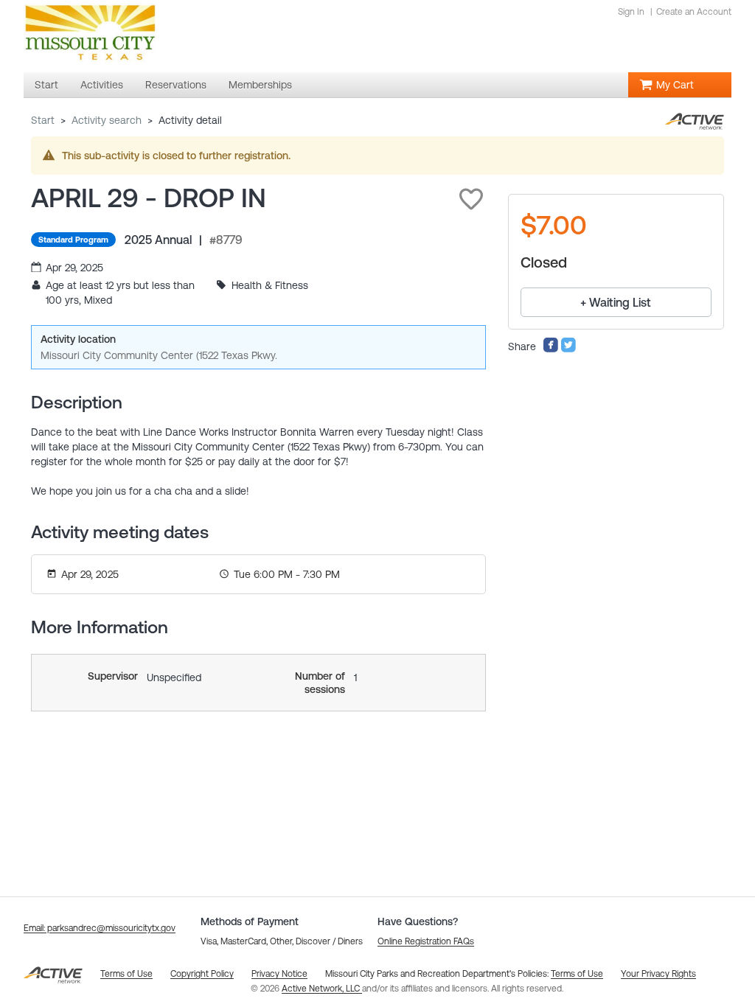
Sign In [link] (631, 12)
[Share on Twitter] (568, 349)
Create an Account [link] (693, 12)
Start (43, 120)
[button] (471, 199)
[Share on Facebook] (551, 349)
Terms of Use (577, 974)
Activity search (107, 120)
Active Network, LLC (322, 988)
